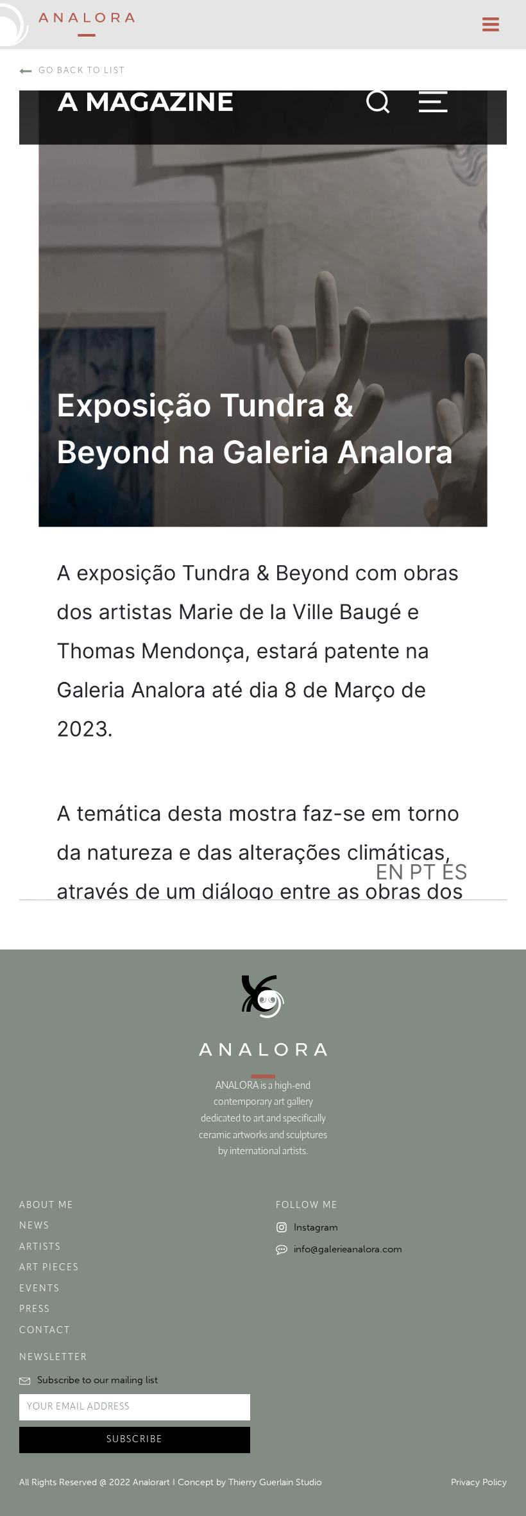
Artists (40, 1247)
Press (34, 1310)
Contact (45, 1331)
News (34, 1226)
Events (39, 1289)
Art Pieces (49, 1268)
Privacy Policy (479, 1482)
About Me (46, 1206)
